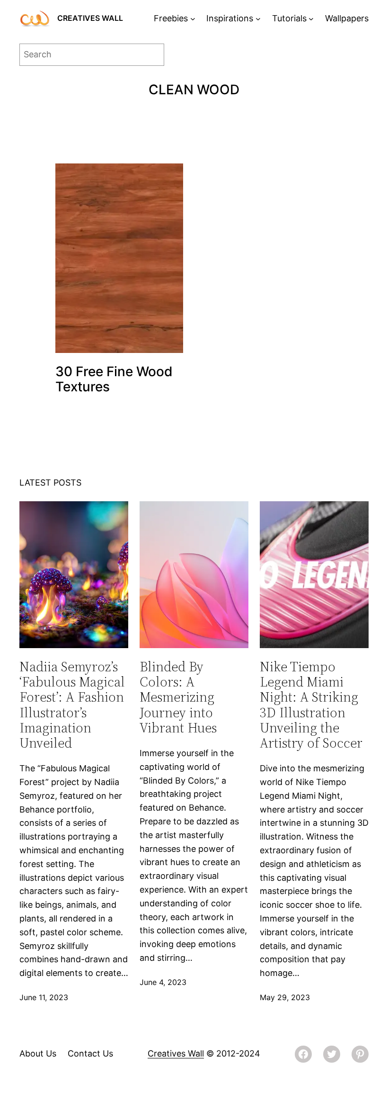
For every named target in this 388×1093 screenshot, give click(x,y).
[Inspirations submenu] (258, 18)
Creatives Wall (90, 18)
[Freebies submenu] (192, 18)
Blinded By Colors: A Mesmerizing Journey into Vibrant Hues (178, 697)
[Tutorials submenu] (311, 18)
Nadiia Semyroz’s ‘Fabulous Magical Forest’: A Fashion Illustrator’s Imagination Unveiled (72, 704)
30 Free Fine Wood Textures (114, 379)
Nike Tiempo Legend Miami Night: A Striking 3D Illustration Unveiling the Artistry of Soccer (311, 704)
